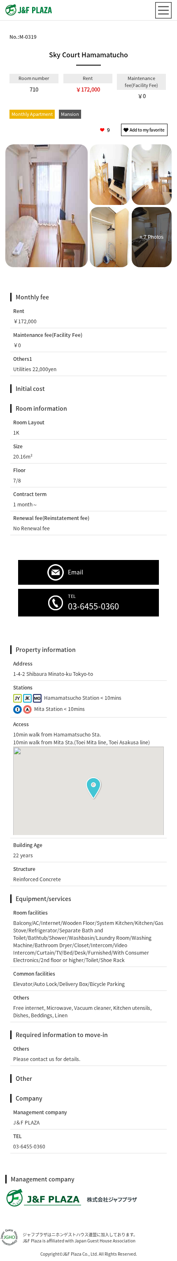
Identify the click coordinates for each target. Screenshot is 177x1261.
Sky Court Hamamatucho (88, 54)
